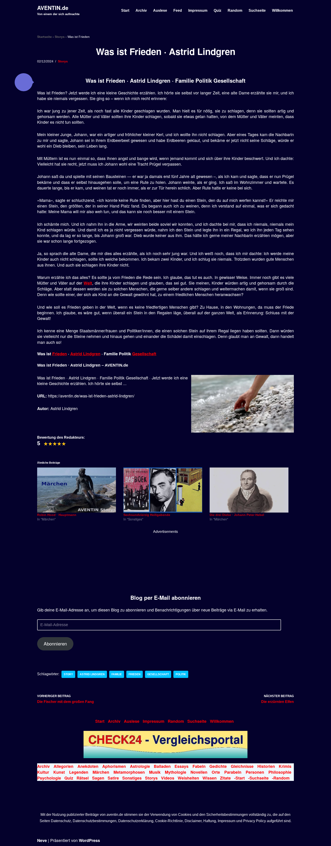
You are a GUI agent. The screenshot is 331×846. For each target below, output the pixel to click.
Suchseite (257, 10)
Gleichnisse (242, 766)
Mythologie (175, 772)
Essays (181, 766)
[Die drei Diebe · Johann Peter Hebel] (250, 490)
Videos (167, 778)
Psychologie (49, 778)
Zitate (225, 778)
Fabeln (199, 766)
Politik (181, 674)
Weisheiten (188, 778)
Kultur (43, 772)
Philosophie (279, 772)
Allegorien (63, 766)
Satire (113, 778)
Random (235, 10)
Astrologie (140, 766)
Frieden (59, 354)
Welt (88, 283)
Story (68, 674)
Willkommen (282, 10)
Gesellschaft (144, 354)
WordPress (89, 840)
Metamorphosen (129, 772)
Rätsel (83, 778)
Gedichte (218, 766)
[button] (24, 82)
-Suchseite (258, 778)
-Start (239, 778)
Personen (255, 772)
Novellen (198, 772)
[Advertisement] (165, 563)
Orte (216, 772)
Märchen (101, 772)
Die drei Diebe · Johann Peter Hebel (237, 515)
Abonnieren (55, 643)
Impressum (197, 10)
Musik (155, 772)
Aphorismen (114, 766)
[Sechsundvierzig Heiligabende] (164, 490)
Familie (116, 674)
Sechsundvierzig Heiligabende (146, 515)
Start (125, 10)
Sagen (98, 778)
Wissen (209, 778)
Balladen (162, 766)
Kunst (59, 772)
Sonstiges (132, 778)
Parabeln (232, 772)
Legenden (78, 772)
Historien (266, 766)
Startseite (44, 37)
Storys (60, 37)
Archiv (141, 10)
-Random (281, 778)
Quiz (217, 10)
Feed (177, 10)
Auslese (160, 10)
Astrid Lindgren (85, 354)
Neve (42, 840)
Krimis (285, 766)
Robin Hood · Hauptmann (56, 515)
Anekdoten (87, 766)
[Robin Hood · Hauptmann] (78, 490)
